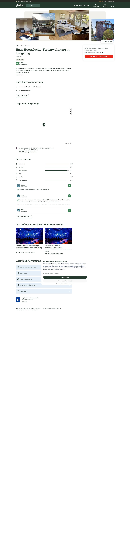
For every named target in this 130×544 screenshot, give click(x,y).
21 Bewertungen (23, 64)
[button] (19, 75)
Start (17, 308)
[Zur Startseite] (20, 5)
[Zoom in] (70, 109)
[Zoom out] (70, 111)
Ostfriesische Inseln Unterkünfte (51, 308)
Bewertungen (111, 1)
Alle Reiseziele (24, 308)
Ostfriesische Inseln (35, 308)
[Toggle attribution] (70, 143)
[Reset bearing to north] (70, 114)
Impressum (24, 301)
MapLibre (67, 143)
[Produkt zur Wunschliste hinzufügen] (41, 230)
